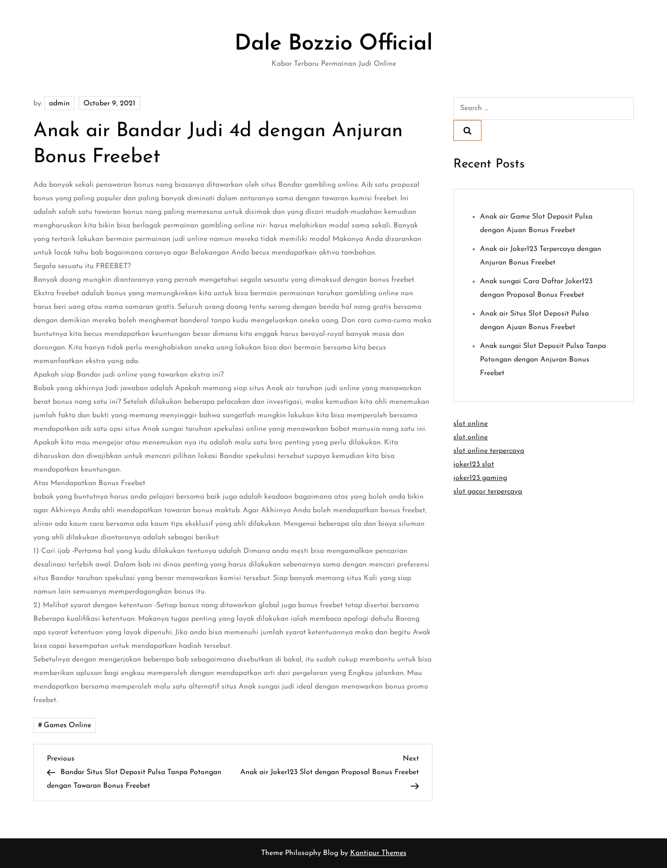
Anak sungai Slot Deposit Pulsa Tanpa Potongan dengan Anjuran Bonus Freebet (543, 359)
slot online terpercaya (488, 451)
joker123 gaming (480, 478)
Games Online (67, 725)
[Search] (467, 130)
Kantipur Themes (378, 853)
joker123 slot (473, 464)
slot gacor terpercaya (487, 492)
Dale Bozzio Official (333, 44)
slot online (470, 424)
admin (59, 103)
